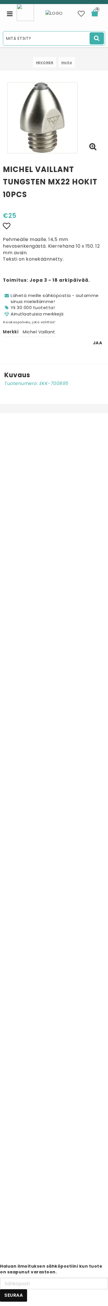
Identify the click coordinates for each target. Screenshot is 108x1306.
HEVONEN (44, 62)
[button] (81, 14)
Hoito (66, 62)
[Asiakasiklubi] (25, 12)
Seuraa (13, 1295)
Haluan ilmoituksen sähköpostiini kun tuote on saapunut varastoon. (51, 1269)
